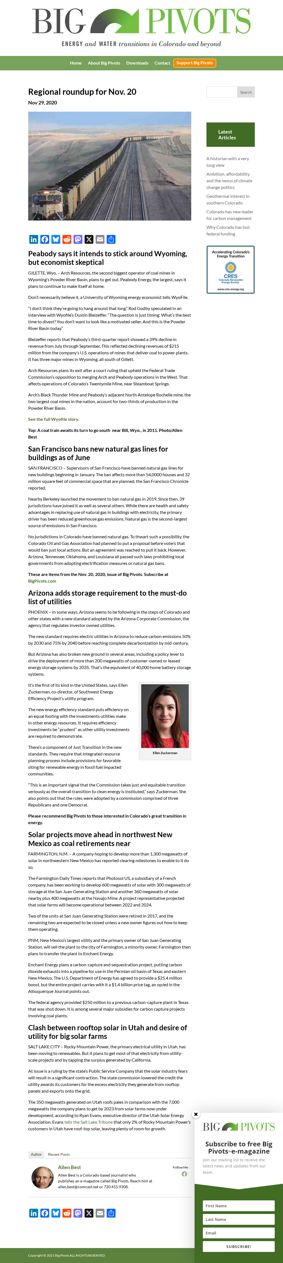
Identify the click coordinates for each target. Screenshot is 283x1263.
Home (76, 63)
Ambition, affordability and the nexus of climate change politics (229, 180)
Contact (162, 63)
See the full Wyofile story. (53, 419)
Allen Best (69, 1167)
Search (246, 92)
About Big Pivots (104, 63)
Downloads (137, 63)
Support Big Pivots (195, 63)
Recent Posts (59, 1154)
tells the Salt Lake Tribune (88, 1121)
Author (36, 1154)
